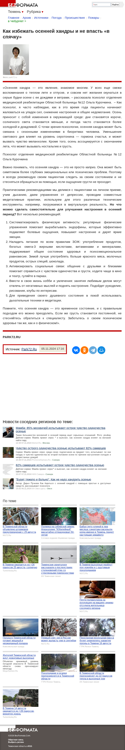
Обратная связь (15, 740)
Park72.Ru (29, 349)
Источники (41, 17)
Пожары (93, 17)
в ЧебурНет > (17, 21)
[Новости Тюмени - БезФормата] (19, 4)
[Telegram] (93, 350)
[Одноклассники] (84, 350)
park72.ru (13, 77)
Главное (13, 17)
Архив (27, 17)
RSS (30, 746)
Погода (57, 17)
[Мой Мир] (101, 350)
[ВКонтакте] (76, 350)
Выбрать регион (16, 742)
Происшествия (75, 17)
